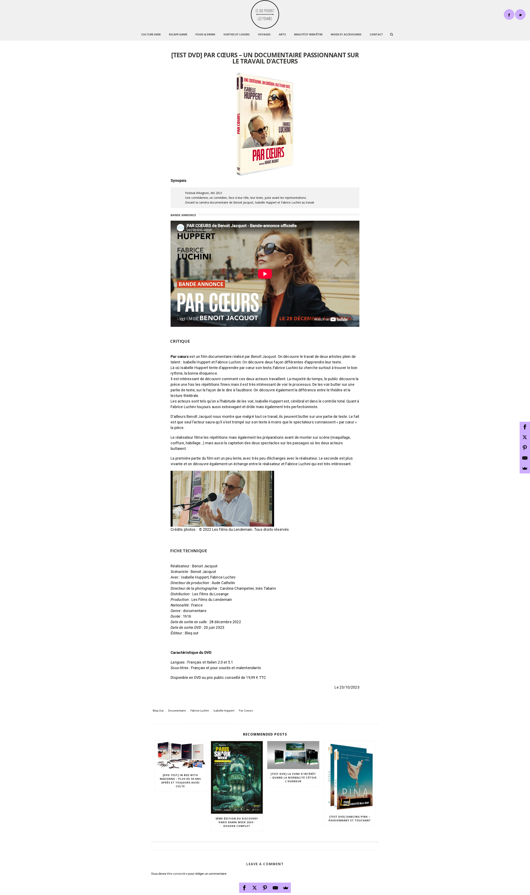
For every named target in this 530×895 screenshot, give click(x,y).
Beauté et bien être (308, 34)
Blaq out (158, 710)
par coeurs (246, 710)
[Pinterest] (265, 888)
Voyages (264, 34)
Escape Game (178, 34)
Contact (376, 34)
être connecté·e (177, 873)
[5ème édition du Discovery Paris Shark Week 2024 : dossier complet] (237, 777)
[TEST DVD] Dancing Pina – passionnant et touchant (350, 818)
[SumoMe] (286, 888)
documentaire (177, 710)
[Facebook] (244, 888)
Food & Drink (205, 34)
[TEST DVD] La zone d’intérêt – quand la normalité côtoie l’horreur (293, 777)
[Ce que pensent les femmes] (265, 14)
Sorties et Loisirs (236, 34)
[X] (254, 888)
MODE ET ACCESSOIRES (346, 34)
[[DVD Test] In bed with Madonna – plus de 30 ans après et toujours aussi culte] (180, 755)
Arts (282, 34)
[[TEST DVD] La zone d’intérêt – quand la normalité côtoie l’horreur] (293, 755)
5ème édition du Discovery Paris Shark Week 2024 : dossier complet (237, 822)
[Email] (275, 888)
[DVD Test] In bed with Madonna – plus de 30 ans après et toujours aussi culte (180, 780)
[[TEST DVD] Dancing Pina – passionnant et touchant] (350, 776)
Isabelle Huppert (223, 710)
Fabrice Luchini (199, 710)
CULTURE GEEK (151, 34)
